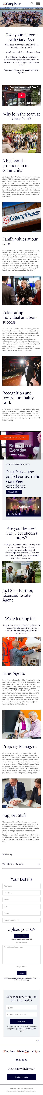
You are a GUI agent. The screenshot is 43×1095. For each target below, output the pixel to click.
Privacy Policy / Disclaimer (20, 1091)
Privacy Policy (16, 1029)
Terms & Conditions (31, 1091)
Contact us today (21, 1077)
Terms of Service (30, 1029)
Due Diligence (10, 1091)
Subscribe (21, 1021)
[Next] (38, 506)
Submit (21, 973)
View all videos (13, 492)
